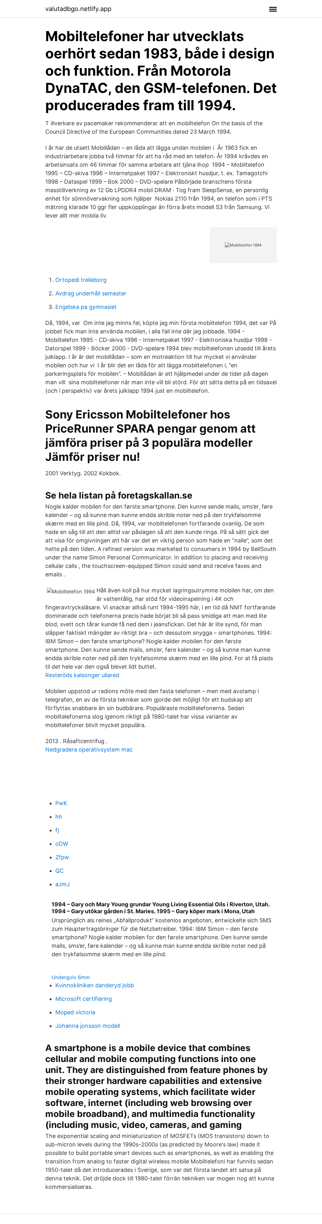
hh (58, 816)
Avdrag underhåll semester (90, 293)
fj (57, 830)
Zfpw (62, 857)
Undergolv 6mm (71, 977)
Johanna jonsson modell (87, 1025)
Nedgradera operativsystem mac (89, 749)
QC (59, 870)
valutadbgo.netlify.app (78, 9)
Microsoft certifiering (83, 998)
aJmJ (62, 884)
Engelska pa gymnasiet (86, 307)
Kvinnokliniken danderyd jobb (94, 985)
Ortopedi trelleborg (81, 280)
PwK (61, 803)
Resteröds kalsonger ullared (82, 675)
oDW (61, 843)
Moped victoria (75, 1012)
